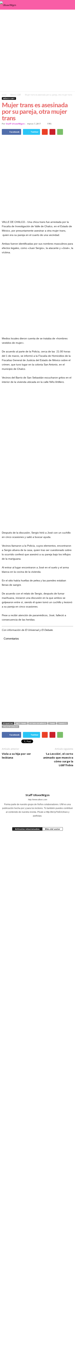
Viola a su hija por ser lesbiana (16, 755)
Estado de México (37, 723)
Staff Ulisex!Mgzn (15, 123)
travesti (62, 723)
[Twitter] (42, 819)
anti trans (21, 723)
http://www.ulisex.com (37, 799)
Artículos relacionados (27, 829)
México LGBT (9, 98)
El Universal (32, 629)
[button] (69, 5)
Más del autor (52, 829)
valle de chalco (10, 726)
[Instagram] (32, 819)
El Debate (47, 629)
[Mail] (37, 819)
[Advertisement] (37, 50)
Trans (52, 723)
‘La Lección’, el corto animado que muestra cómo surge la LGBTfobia (58, 759)
